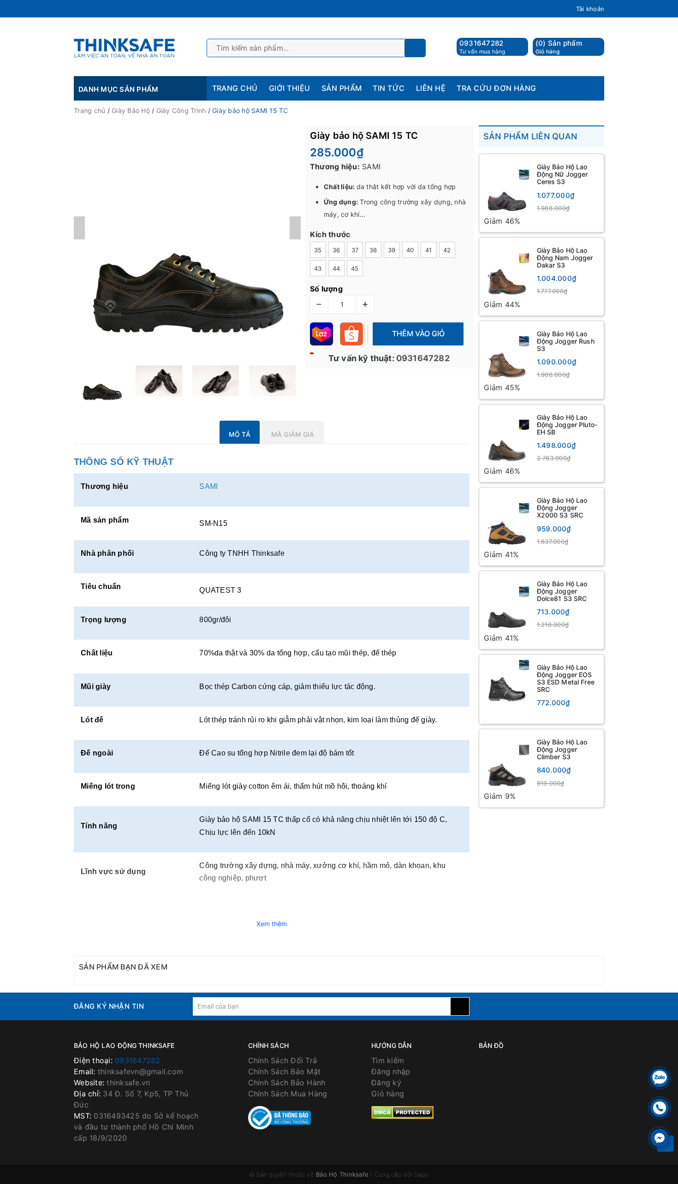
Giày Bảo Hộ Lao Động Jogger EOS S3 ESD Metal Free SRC (566, 678)
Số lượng (326, 288)
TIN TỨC (388, 88)
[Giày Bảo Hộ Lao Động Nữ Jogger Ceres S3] (507, 187)
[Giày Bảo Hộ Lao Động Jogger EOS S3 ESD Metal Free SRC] (507, 682)
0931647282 (481, 43)
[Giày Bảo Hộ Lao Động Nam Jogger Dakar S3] (507, 270)
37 (355, 250)
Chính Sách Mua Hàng (287, 1093)
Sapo (421, 1174)
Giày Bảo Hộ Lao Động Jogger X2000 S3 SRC (562, 507)
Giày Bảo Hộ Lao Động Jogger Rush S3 (566, 341)
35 (318, 250)
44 (336, 268)
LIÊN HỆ (431, 88)
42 (447, 250)
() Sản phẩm (558, 47)
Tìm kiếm (387, 1060)
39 (392, 250)
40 (410, 250)
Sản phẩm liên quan (530, 136)
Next (295, 227)
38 (373, 250)
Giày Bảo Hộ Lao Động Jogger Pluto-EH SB (567, 424)
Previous (79, 227)
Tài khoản (590, 8)
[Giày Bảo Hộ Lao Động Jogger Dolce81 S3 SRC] (507, 604)
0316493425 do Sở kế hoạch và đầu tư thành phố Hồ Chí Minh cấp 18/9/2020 (136, 1126)
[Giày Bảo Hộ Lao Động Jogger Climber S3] (507, 762)
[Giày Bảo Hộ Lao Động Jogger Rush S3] (507, 354)
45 (355, 268)
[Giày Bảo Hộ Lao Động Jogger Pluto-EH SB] (507, 437)
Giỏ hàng (387, 1093)
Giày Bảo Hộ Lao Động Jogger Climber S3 (562, 749)
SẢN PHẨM (341, 88)
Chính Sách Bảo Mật (284, 1071)
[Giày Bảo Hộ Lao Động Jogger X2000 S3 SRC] (507, 520)
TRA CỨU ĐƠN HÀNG (496, 88)
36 (336, 250)
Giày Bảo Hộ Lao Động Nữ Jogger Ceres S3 (562, 174)
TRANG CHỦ (235, 88)
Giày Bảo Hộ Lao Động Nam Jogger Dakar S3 (565, 257)
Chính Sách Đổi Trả (282, 1060)
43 (318, 268)
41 (428, 250)
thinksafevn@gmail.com (140, 1071)
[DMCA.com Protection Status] (402, 1112)
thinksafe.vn (128, 1082)
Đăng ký (386, 1082)
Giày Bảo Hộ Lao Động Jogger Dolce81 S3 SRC (562, 591)
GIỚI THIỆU (289, 88)
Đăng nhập (390, 1071)
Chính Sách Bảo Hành (287, 1082)
